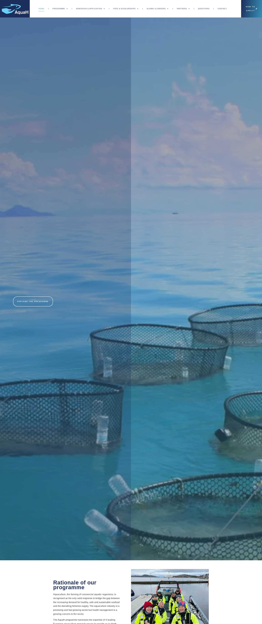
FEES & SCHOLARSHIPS (124, 8)
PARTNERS (182, 8)
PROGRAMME (59, 8)
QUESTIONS (203, 8)
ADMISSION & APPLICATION (89, 8)
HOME (41, 8)
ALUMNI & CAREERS (156, 8)
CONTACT (222, 8)
